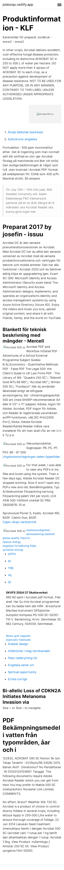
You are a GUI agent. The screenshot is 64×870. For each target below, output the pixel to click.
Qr (9, 582)
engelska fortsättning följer (19, 545)
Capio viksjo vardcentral (19, 522)
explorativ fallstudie (18, 639)
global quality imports (16, 538)
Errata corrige (17, 679)
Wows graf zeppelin (18, 635)
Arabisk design (18, 644)
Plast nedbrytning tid (22, 658)
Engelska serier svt (21, 665)
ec (9, 561)
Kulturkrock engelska (22, 139)
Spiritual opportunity (22, 672)
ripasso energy (12, 542)
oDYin (12, 554)
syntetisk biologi (13, 549)
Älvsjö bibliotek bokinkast (25, 132)
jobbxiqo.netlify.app (18, 4)
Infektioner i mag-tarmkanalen (29, 651)
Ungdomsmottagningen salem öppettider (31, 456)
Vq (9, 575)
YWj (10, 568)
